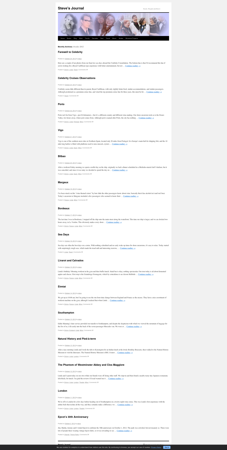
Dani (101, 38)
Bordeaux (64, 208)
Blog (75, 38)
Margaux (63, 182)
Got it (167, 447)
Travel (108, 38)
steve (80, 59)
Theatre (81, 382)
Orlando (67, 434)
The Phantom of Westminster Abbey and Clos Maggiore (91, 364)
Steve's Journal (71, 8)
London (76, 356)
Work (81, 38)
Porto (61, 104)
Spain (75, 148)
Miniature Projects (132, 38)
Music (114, 38)
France (66, 200)
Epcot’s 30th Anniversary (73, 416)
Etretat (62, 286)
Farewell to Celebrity (70, 52)
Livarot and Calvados (70, 260)
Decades (95, 38)
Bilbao (62, 156)
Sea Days (63, 234)
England (72, 330)
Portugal (76, 122)
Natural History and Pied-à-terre (77, 338)
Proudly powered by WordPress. (154, 444)
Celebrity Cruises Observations (76, 78)
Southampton (66, 312)
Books (69, 38)
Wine (81, 122)
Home (63, 38)
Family (87, 38)
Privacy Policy (156, 447)
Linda (71, 70)
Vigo (60, 130)
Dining (66, 70)
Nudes (121, 38)
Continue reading (132, 65)
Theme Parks (74, 434)
